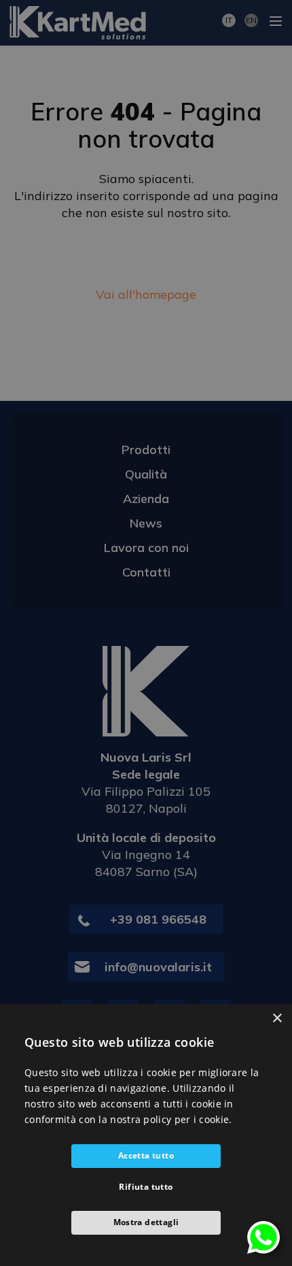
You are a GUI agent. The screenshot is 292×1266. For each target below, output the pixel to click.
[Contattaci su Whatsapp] (263, 1236)
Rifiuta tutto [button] (145, 1186)
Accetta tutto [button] (146, 1155)
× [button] (277, 1018)
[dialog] (146, 1135)
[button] (146, 1223)
